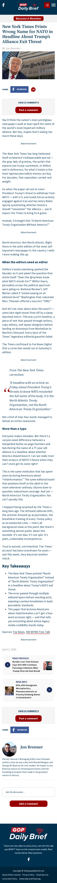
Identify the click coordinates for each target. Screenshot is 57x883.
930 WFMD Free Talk (38, 632)
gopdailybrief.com (36, 870)
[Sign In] (47, 5)
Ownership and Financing (30, 878)
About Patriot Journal (11, 874)
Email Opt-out (42, 874)
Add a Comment (28, 803)
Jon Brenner (13, 48)
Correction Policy (9, 878)
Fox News (19, 632)
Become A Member (28, 18)
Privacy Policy (28, 874)
